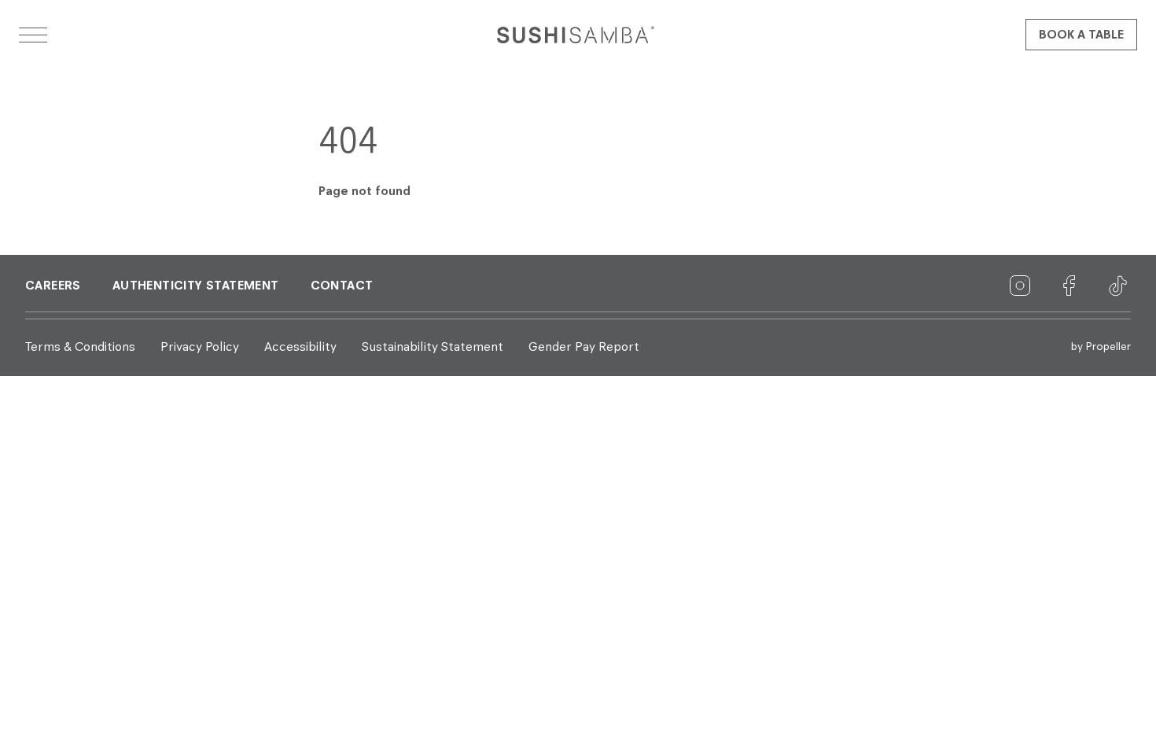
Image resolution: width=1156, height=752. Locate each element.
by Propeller (1101, 347)
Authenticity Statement (195, 286)
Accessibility (300, 347)
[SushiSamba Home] (575, 34)
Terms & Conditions (80, 347)
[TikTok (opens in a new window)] (1118, 286)
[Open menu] (33, 34)
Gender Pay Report (583, 347)
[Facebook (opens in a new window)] (1069, 286)
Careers (53, 286)
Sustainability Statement (432, 347)
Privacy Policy (199, 347)
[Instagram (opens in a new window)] (1020, 286)
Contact (342, 286)
